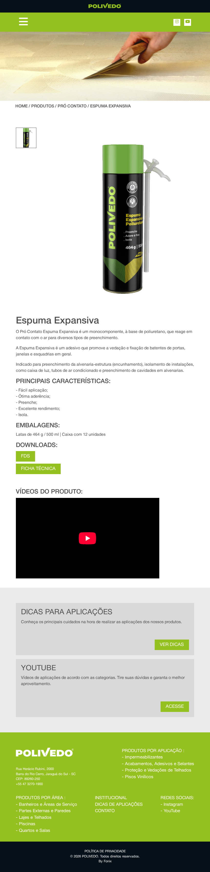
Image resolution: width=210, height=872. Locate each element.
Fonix (108, 861)
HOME (21, 106)
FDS (25, 456)
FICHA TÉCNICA (38, 469)
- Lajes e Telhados (33, 818)
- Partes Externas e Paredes (43, 811)
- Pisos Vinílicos (137, 777)
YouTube (172, 811)
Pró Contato (72, 106)
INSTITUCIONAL (111, 798)
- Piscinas (25, 824)
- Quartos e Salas (33, 831)
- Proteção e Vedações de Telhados (156, 770)
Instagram (173, 805)
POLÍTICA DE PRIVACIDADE (105, 851)
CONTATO (105, 811)
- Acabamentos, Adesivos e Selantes (158, 764)
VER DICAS (172, 645)
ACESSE (175, 707)
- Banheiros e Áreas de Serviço (46, 805)
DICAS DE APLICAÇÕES (119, 805)
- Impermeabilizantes (142, 757)
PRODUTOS (42, 106)
